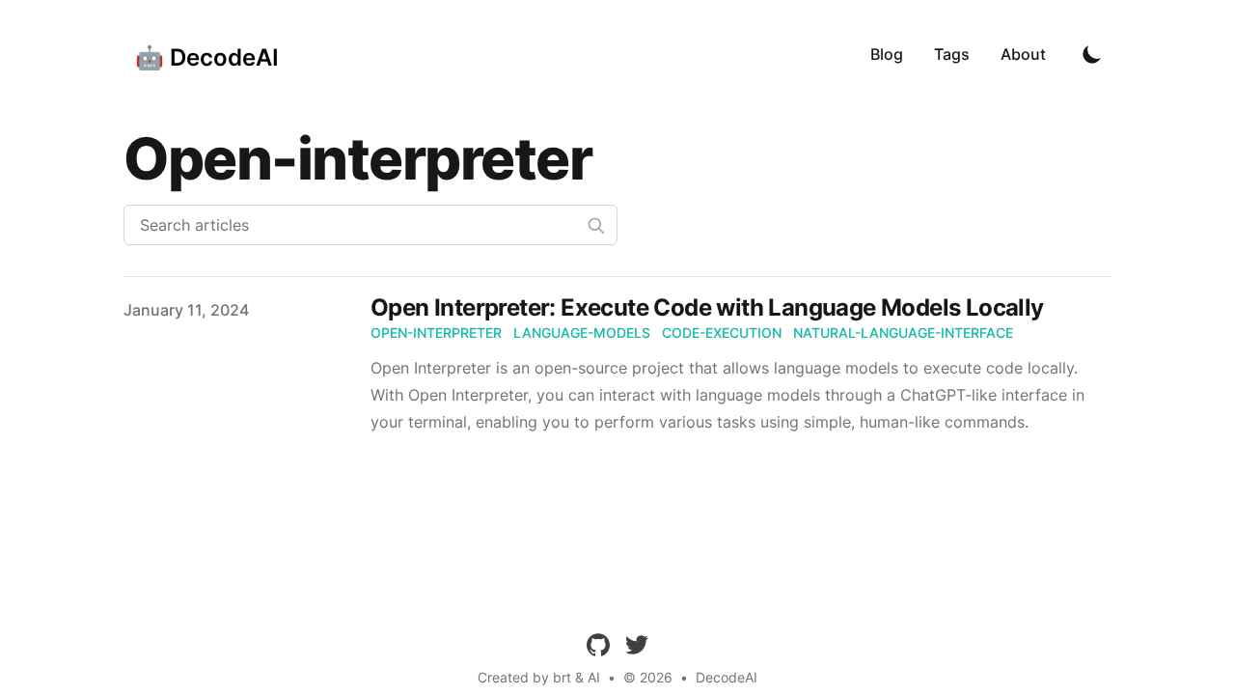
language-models (581, 332)
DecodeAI (726, 677)
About (1023, 54)
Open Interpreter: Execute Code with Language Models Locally (707, 307)
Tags (952, 54)
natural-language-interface (903, 332)
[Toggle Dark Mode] (1092, 54)
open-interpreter (436, 332)
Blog (886, 54)
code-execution (722, 332)
